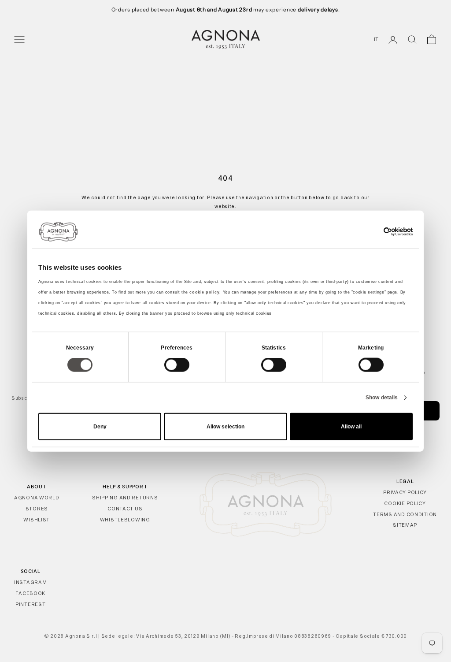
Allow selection (225, 426)
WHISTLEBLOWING (125, 519)
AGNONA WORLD (36, 497)
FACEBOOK (30, 593)
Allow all (351, 426)
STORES (37, 508)
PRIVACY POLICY (405, 492)
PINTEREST (30, 604)
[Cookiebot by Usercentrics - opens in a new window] (374, 231)
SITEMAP (405, 525)
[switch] (176, 365)
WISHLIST (36, 519)
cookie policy (204, 292)
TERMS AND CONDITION (405, 514)
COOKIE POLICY (404, 503)
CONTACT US (124, 508)
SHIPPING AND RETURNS (125, 497)
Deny (100, 426)
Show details (382, 397)
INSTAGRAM (30, 582)
